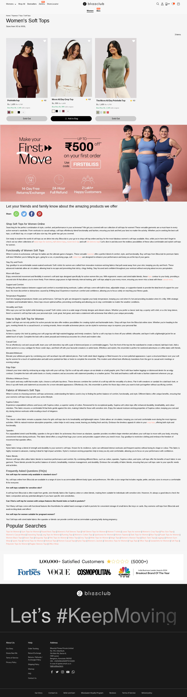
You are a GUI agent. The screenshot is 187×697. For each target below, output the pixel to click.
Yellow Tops (73, 538)
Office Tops (144, 541)
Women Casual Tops (66, 541)
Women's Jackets (95, 541)
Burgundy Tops (41, 538)
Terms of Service (12, 658)
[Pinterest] (39, 214)
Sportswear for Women (103, 535)
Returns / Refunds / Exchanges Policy (35, 659)
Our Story (9, 649)
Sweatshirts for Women (160, 541)
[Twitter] (24, 214)
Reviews (112, 693)
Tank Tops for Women (140, 535)
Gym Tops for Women (30, 532)
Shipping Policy (33, 664)
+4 (68, 111)
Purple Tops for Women (169, 535)
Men (98, 10)
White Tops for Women (99, 538)
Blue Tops (154, 535)
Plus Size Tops (167, 532)
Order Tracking (33, 649)
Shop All (21, 4)
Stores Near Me (11, 653)
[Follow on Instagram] (62, 672)
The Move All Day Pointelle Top (110, 101)
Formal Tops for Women (34, 541)
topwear (90, 254)
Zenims (42, 4)
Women (90, 11)
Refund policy (147, 693)
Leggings (160, 538)
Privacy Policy (11, 662)
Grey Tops (84, 538)
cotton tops (77, 257)
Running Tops (67, 535)
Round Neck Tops (48, 532)
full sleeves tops (93, 242)
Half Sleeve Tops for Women (94, 532)
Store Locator (52, 4)
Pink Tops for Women (58, 538)
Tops (21, 16)
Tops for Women (13, 532)
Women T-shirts (113, 532)
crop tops (151, 422)
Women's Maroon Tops (130, 538)
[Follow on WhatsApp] (73, 672)
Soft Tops (175, 541)
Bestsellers (32, 4)
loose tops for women (43, 242)
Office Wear (54, 544)
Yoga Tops (133, 541)
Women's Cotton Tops (83, 535)
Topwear (15, 16)
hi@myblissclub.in (56, 666)
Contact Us (32, 678)
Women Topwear (122, 535)
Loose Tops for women (131, 532)
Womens (9, 4)
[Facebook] (32, 214)
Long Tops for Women (51, 535)
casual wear (167, 279)
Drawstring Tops (33, 535)
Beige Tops (114, 538)
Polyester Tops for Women (17, 544)
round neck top (73, 242)
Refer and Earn (69, 693)
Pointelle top (13, 101)
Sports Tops (17, 541)
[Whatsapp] (16, 214)
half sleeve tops (59, 242)
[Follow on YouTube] (68, 672)
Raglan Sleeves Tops (38, 544)
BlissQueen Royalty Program (92, 693)
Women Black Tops (14, 538)
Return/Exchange (34, 653)
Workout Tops (50, 541)
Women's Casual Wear (15, 535)
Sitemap (31, 669)
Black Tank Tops (148, 538)
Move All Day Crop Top (62, 100)
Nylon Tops (81, 541)
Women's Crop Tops (150, 532)
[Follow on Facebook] (52, 672)
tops (150, 276)
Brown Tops (29, 538)
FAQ (29, 674)
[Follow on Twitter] (57, 672)
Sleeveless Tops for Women (115, 541)
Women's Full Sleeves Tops (69, 532)
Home (8, 16)
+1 (23, 112)
